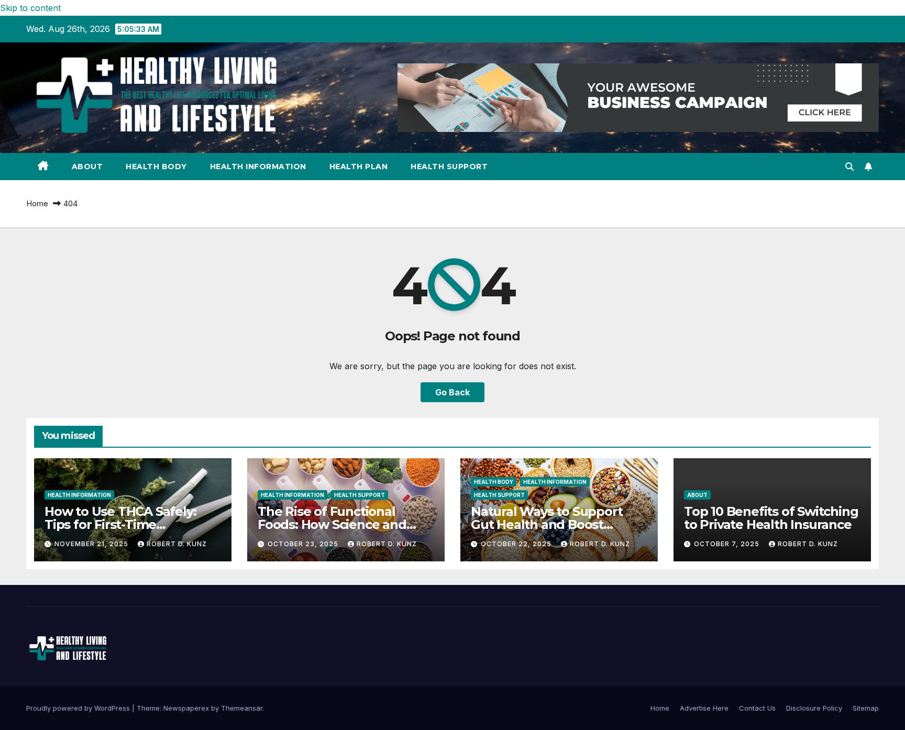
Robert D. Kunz (177, 544)
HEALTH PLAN (358, 166)
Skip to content (30, 8)
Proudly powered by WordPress (79, 708)
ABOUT (87, 166)
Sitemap (866, 708)
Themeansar (241, 708)
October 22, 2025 (517, 544)
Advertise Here (704, 708)
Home (37, 203)
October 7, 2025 (727, 544)
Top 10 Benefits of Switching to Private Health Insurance (771, 518)
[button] (849, 166)
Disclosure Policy (814, 708)
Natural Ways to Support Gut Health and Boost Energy (546, 524)
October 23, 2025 (304, 544)
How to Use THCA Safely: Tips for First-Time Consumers (120, 524)
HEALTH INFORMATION (258, 166)
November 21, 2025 (92, 544)
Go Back (452, 392)
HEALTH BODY (156, 166)
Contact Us (757, 708)
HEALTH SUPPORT (449, 166)
